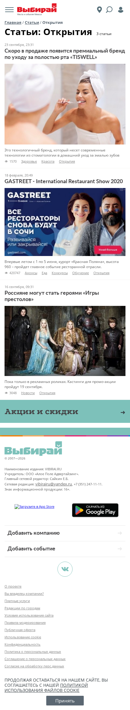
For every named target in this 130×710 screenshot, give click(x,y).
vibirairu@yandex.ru (53, 484)
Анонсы (31, 273)
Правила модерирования (25, 622)
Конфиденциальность (23, 644)
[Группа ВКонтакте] (65, 569)
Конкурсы (60, 273)
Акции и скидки (41, 411)
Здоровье (29, 161)
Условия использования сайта (29, 615)
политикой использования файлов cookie (46, 687)
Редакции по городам (22, 608)
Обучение (80, 273)
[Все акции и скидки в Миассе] (122, 412)
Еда (44, 273)
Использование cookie (23, 637)
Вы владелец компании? (24, 593)
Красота (47, 161)
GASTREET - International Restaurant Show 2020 (64, 181)
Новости (28, 393)
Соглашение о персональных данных (35, 659)
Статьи (32, 22)
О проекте (13, 586)
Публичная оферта (20, 629)
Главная (13, 22)
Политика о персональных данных (33, 651)
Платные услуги (17, 600)
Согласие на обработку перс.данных (34, 666)
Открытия (67, 161)
